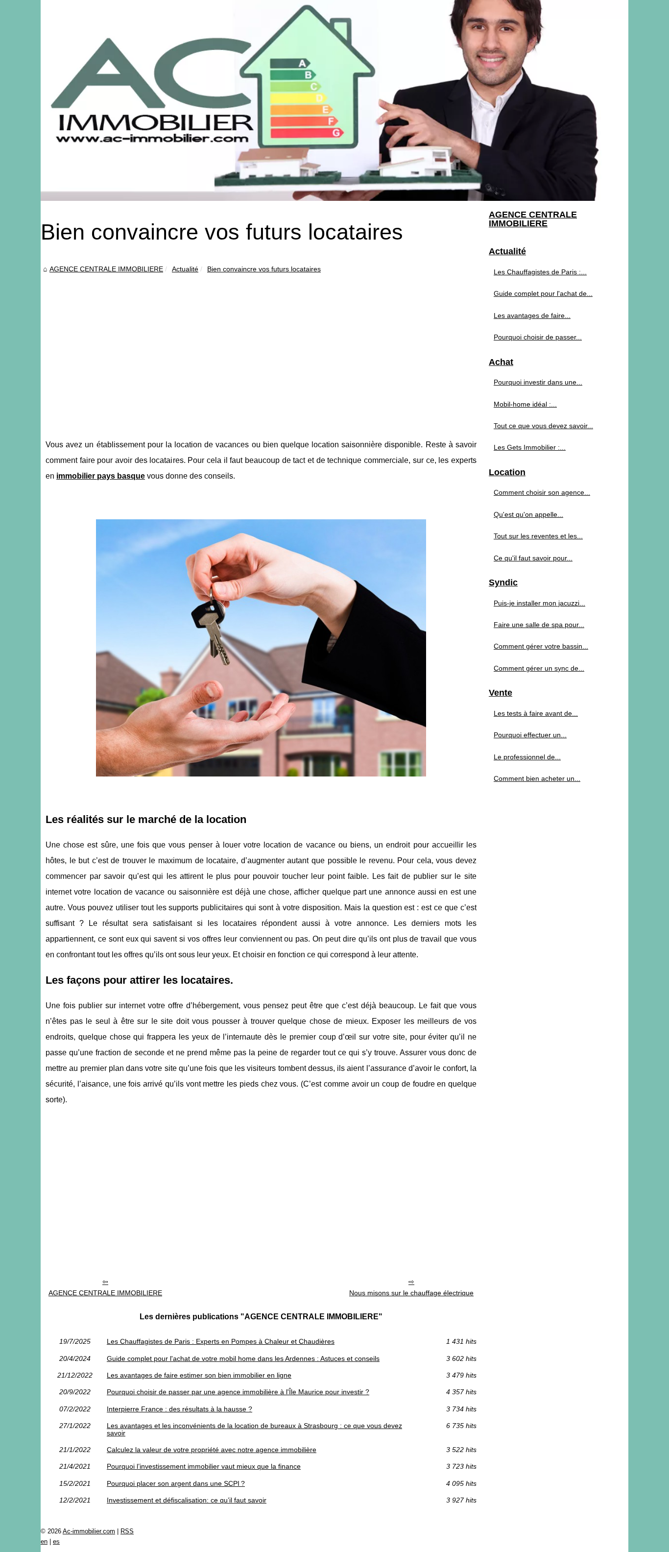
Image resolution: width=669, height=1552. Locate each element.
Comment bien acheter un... (537, 778)
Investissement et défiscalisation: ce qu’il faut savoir (186, 1500)
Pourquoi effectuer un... (530, 735)
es (56, 1541)
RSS (127, 1531)
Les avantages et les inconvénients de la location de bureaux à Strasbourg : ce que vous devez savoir (254, 1429)
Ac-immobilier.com (89, 1531)
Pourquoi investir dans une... (538, 382)
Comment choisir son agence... (542, 492)
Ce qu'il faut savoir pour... (533, 558)
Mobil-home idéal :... (525, 404)
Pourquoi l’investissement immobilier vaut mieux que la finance (204, 1466)
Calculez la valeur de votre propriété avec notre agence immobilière (211, 1449)
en (44, 1541)
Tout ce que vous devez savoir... (543, 426)
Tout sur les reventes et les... (538, 536)
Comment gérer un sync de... (539, 668)
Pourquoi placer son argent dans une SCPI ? (176, 1483)
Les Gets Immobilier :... (530, 447)
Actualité (185, 269)
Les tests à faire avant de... (536, 713)
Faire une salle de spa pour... (539, 625)
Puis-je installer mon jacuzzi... (539, 603)
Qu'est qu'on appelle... (528, 514)
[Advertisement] (261, 348)
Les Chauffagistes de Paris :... (540, 272)
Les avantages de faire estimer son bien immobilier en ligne (199, 1375)
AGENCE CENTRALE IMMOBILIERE (106, 269)
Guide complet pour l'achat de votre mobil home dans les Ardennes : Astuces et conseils (243, 1358)
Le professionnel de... (527, 757)
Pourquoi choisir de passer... (538, 337)
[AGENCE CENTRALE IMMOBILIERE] (334, 100)
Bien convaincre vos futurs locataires (264, 269)
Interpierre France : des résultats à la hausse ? (179, 1409)
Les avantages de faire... (532, 315)
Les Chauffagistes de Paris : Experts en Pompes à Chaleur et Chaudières (220, 1341)
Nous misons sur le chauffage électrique (411, 1293)
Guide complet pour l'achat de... (543, 293)
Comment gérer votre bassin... (541, 646)
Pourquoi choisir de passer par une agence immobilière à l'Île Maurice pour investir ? (238, 1391)
